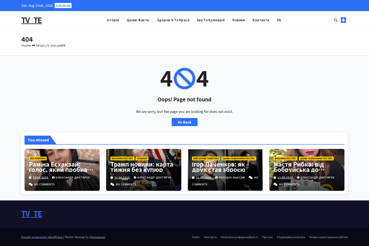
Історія (113, 20)
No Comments (44, 184)
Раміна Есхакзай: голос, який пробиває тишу (61, 169)
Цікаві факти (138, 20)
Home (26, 45)
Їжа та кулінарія (211, 20)
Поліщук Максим (232, 177)
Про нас (267, 237)
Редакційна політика (291, 237)
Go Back (185, 122)
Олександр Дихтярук (73, 177)
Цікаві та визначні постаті (239, 158)
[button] (335, 20)
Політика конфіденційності (239, 237)
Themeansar (97, 237)
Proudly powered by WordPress (42, 237)
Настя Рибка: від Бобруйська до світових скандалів (302, 169)
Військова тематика (206, 158)
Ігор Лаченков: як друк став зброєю (218, 167)
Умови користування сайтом (328, 237)
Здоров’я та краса (173, 20)
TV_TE (31, 20)
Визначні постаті (122, 158)
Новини (238, 20)
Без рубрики (37, 158)
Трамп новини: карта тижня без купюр (141, 167)
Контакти (261, 20)
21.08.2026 (41, 177)
